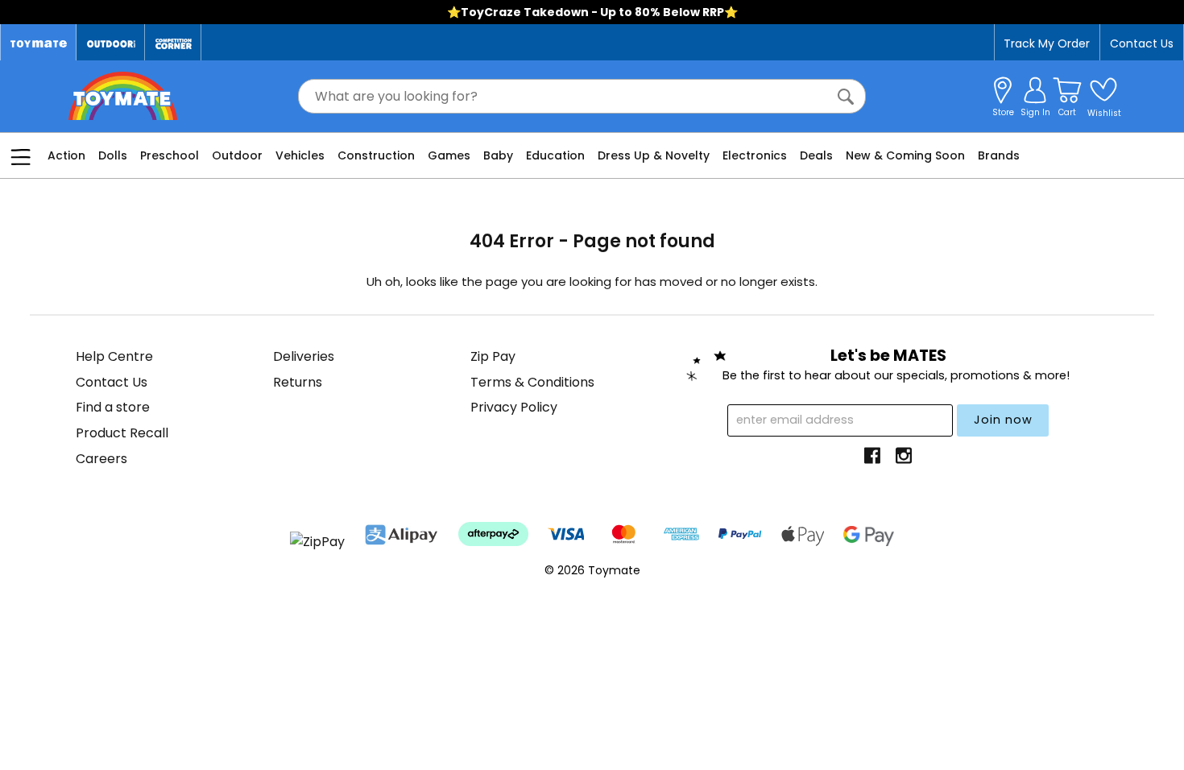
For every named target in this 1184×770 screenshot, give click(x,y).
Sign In (1035, 112)
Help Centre (114, 356)
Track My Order (1047, 43)
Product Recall (122, 433)
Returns (297, 382)
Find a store (113, 407)
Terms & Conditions (532, 382)
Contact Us (1142, 43)
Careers (101, 458)
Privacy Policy (513, 407)
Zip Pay (492, 356)
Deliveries (303, 356)
